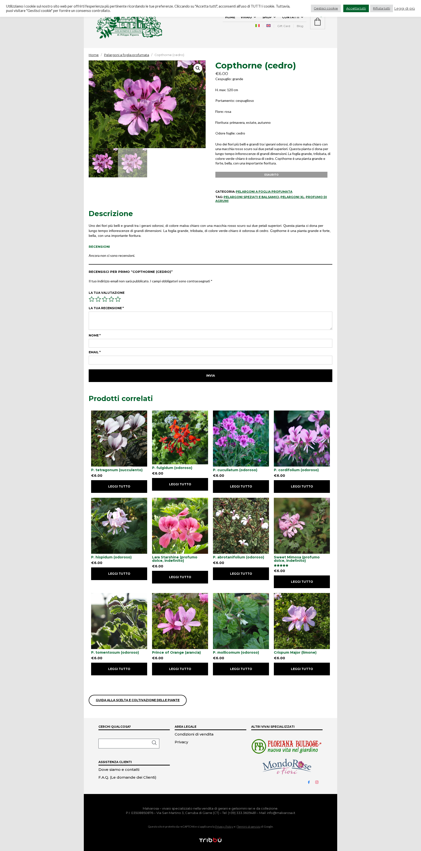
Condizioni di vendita (194, 734)
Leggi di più (404, 8)
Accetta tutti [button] (356, 8)
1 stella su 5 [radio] (92, 299)
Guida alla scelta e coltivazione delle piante (138, 700)
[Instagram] (319, 781)
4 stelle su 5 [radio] (111, 299)
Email (95, 352)
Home (230, 17)
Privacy (181, 742)
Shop (267, 17)
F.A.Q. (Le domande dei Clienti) (127, 777)
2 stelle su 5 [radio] (98, 299)
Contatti (290, 17)
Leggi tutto (119, 486)
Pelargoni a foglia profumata (126, 55)
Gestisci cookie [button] (326, 8)
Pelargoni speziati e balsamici (251, 197)
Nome (95, 335)
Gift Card (283, 26)
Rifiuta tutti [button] (381, 8)
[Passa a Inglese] (268, 26)
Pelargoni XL (292, 197)
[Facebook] (311, 781)
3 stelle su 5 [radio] (105, 299)
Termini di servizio (248, 826)
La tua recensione (106, 308)
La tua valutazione (106, 293)
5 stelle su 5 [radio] (118, 299)
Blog (300, 26)
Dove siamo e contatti (118, 769)
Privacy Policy (224, 826)
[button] (197, 68)
